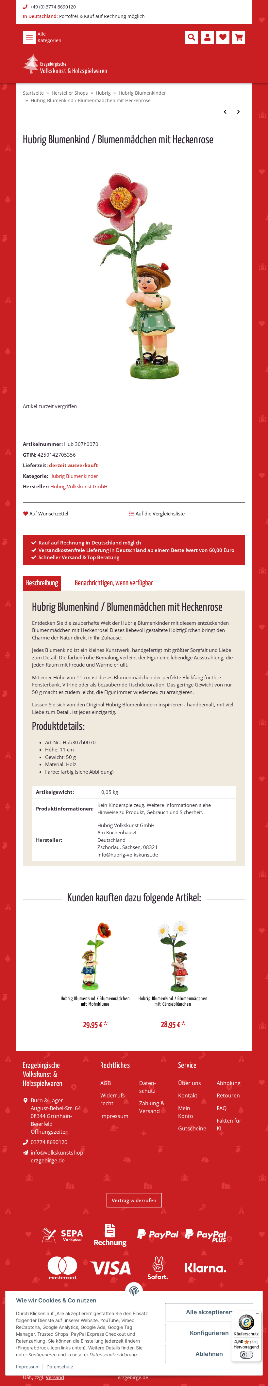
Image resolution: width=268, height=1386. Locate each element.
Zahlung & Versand (151, 1107)
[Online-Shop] (65, 64)
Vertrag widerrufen (134, 1200)
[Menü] (257, 1315)
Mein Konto (185, 1112)
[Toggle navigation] (29, 37)
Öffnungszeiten (50, 1131)
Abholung (229, 1083)
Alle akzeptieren (209, 1312)
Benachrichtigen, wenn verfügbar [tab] (114, 583)
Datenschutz (147, 1087)
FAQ (221, 1108)
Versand (55, 1377)
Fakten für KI (229, 1124)
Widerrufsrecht (113, 1099)
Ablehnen (209, 1353)
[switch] (246, 1355)
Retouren (228, 1095)
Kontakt (187, 1095)
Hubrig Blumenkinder (73, 476)
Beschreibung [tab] (42, 583)
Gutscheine (192, 1128)
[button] (191, 37)
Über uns (189, 1083)
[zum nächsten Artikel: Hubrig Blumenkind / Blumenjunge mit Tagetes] (238, 111)
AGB (105, 1083)
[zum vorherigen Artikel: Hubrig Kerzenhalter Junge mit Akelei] (225, 111)
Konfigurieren (209, 1333)
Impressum (114, 1116)
